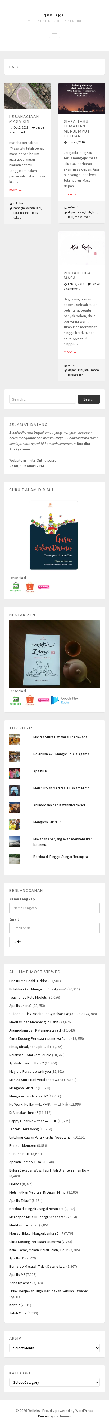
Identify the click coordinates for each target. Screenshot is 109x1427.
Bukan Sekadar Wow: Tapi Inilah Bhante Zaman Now (49, 1170)
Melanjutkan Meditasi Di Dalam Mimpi (61, 788)
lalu (16, 213)
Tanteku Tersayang (24, 1129)
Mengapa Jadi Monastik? (28, 1096)
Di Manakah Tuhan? (23, 1112)
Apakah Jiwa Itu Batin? (26, 1063)
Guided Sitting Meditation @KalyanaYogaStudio (46, 1013)
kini (38, 208)
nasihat (25, 213)
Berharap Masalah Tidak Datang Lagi (37, 1266)
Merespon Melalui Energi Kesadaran (37, 1217)
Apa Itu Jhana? (20, 1005)
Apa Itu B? (41, 771)
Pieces (43, 1416)
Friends (15, 1184)
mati (87, 217)
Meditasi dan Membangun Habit (33, 1022)
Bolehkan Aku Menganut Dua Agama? (62, 754)
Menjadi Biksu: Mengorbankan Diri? (36, 1233)
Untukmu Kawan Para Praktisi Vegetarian (40, 1137)
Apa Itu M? (17, 1274)
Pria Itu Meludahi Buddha (28, 980)
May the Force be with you (30, 1071)
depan (30, 208)
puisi (35, 213)
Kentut (14, 1304)
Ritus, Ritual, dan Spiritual (29, 1046)
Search (88, 399)
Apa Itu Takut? (20, 1200)
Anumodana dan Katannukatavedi (59, 805)
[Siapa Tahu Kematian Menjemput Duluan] (81, 98)
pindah (73, 375)
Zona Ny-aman (20, 1282)
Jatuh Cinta (18, 1313)
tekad (17, 217)
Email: (14, 919)
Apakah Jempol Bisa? (26, 1162)
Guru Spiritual (19, 1153)
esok (81, 212)
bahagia (19, 208)
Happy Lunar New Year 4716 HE (33, 1120)
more (15, 190)
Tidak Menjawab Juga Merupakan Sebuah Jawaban (49, 1291)
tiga (81, 375)
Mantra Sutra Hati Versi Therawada (60, 737)
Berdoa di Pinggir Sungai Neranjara (60, 856)
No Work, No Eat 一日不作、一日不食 (39, 1104)
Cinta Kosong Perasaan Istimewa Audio (40, 1038)
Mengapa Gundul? (47, 822)
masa (79, 217)
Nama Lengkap (22, 899)
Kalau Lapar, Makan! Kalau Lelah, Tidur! (39, 1249)
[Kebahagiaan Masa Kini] (27, 96)
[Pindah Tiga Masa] (81, 248)
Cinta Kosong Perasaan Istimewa (35, 1241)
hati (88, 212)
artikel (72, 365)
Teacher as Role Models (28, 997)
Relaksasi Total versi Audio (30, 1055)
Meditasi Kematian (23, 1225)
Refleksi (54, 15)
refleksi (18, 203)
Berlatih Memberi (22, 1145)
